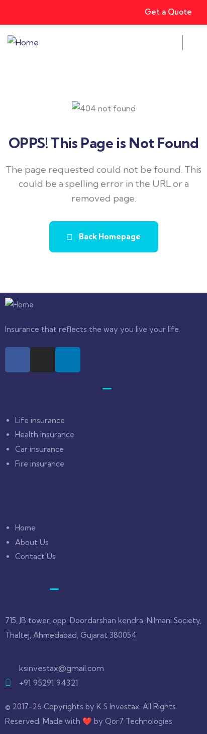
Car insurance (39, 449)
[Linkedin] (67, 359)
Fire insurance (39, 464)
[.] (169, 45)
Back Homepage (109, 236)
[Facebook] (17, 359)
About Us (32, 542)
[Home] (23, 42)
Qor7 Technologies (138, 721)
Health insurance (44, 434)
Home (25, 527)
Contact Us (35, 556)
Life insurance (40, 420)
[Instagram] (42, 359)
